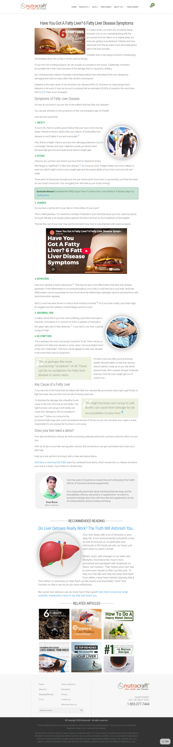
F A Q (41, 700)
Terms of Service (68, 684)
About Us (118, 7)
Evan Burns (52, 502)
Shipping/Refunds (46, 694)
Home (74, 7)
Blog (94, 7)
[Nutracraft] (34, 6)
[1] (43, 92)
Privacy (64, 694)
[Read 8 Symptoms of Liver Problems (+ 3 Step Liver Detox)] (86, 624)
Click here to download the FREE (50, 462)
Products (84, 7)
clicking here (43, 195)
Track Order (132, 7)
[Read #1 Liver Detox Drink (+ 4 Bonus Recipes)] (119, 657)
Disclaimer (65, 689)
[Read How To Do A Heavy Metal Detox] (119, 624)
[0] (150, 7)
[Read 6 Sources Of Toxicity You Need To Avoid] (54, 624)
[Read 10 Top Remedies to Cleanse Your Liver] (86, 657)
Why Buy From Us (69, 705)
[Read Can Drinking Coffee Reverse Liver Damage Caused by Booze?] (54, 657)
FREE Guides (106, 7)
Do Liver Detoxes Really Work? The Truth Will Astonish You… (86, 528)
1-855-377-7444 (138, 704)
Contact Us (66, 700)
